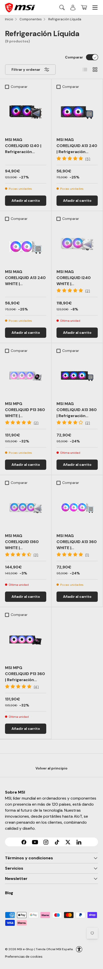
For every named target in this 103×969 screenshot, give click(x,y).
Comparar (74, 57)
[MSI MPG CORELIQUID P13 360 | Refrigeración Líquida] (25, 640)
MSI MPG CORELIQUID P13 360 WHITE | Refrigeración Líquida (25, 415)
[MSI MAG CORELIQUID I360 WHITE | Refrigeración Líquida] (25, 508)
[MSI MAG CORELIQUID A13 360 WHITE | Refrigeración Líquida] (77, 508)
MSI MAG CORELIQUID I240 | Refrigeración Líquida (23, 148)
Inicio (9, 19)
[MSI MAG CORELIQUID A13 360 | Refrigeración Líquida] (77, 376)
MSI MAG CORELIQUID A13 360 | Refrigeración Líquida (76, 412)
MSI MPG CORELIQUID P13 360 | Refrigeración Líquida (25, 676)
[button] (84, 7)
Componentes (31, 19)
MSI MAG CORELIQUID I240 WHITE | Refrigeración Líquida (73, 283)
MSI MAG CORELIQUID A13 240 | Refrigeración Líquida (76, 148)
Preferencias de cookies (23, 956)
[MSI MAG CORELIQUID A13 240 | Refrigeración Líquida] (77, 112)
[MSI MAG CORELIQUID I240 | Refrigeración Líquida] (25, 112)
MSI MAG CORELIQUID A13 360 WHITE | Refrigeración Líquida (76, 547)
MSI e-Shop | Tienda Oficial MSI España (45, 949)
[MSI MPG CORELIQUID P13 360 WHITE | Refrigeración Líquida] (25, 376)
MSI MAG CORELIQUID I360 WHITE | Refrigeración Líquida (22, 547)
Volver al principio (52, 768)
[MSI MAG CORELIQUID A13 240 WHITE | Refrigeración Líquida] (25, 244)
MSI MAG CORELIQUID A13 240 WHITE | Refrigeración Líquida (25, 283)
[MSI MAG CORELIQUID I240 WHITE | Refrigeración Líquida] (77, 244)
